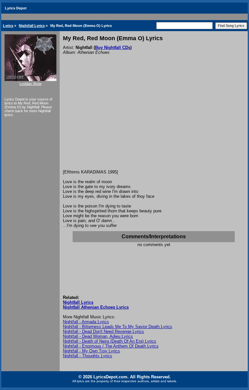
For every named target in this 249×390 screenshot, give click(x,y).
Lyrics (8, 26)
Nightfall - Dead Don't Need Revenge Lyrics (103, 331)
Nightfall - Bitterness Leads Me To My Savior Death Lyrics (117, 326)
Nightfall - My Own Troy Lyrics (91, 351)
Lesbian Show (30, 84)
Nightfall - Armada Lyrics (86, 321)
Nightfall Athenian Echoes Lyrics (96, 307)
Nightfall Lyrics (32, 26)
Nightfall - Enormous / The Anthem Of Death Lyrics (111, 346)
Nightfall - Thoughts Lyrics (87, 355)
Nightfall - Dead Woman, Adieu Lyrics (98, 336)
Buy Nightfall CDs (112, 47)
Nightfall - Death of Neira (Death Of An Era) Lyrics (109, 341)
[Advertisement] (154, 121)
